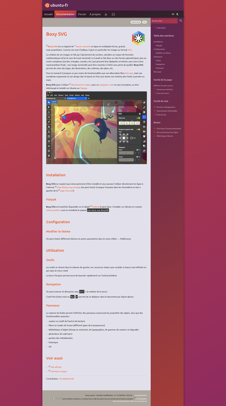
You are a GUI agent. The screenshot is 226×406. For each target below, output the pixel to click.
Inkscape (129, 73)
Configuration (159, 49)
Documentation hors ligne (167, 132)
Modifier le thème (163, 53)
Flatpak (83, 88)
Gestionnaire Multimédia (167, 111)
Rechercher (181, 21)
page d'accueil (66, 190)
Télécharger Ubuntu (165, 136)
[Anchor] (49, 34)
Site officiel (56, 367)
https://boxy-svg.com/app (69, 187)
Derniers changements (166, 107)
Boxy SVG (52, 46)
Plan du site (161, 114)
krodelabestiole (67, 378)
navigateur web (106, 84)
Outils (158, 60)
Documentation (65, 14)
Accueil (48, 14)
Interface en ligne (59, 371)
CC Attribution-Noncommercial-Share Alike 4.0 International (130, 400)
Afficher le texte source (163, 85)
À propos (95, 14)
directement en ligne (81, 84)
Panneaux (160, 68)
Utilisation (158, 56)
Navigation (160, 64)
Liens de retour (163, 93)
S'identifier (161, 28)
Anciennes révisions (165, 89)
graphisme (135, 22)
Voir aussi (157, 71)
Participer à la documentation (169, 128)
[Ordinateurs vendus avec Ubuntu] (113, 14)
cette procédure (53, 210)
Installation (158, 41)
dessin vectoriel (83, 46)
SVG (144, 22)
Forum (82, 14)
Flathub (95, 206)
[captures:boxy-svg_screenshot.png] (96, 163)
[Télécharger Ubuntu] (105, 14)
